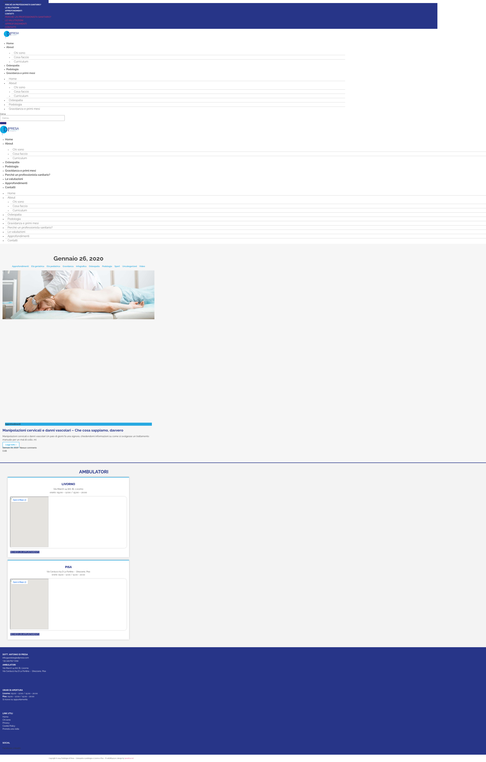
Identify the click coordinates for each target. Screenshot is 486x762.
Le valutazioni (12, 8)
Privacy (6, 723)
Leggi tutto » (11, 445)
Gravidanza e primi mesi (20, 73)
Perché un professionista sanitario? (23, 5)
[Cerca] (3, 123)
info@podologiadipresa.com (16, 658)
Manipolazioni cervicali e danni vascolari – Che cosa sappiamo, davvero (63, 430)
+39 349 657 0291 (10, 661)
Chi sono (19, 52)
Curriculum (21, 61)
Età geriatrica (37, 266)
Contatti (9, 14)
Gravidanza (68, 266)
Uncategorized (129, 266)
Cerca (3, 114)
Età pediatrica (53, 266)
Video (142, 266)
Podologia (12, 69)
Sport (117, 266)
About (10, 47)
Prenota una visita (11, 729)
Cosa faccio (21, 57)
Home (10, 43)
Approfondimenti (13, 11)
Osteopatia (12, 65)
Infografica (81, 266)
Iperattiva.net (129, 758)
